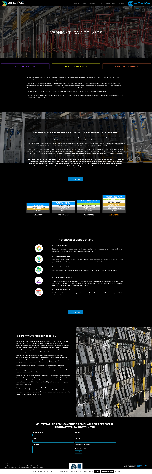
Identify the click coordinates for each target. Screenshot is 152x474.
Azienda (78, 432)
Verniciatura (92, 3)
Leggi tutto (118, 471)
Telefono (78, 438)
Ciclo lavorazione (110, 3)
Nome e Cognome (38, 432)
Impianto (101, 3)
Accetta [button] (97, 471)
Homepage (76, 3)
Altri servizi (121, 3)
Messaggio (35, 444)
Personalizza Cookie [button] (107, 471)
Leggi (93, 445)
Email (34, 438)
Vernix (84, 3)
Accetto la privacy (81, 448)
